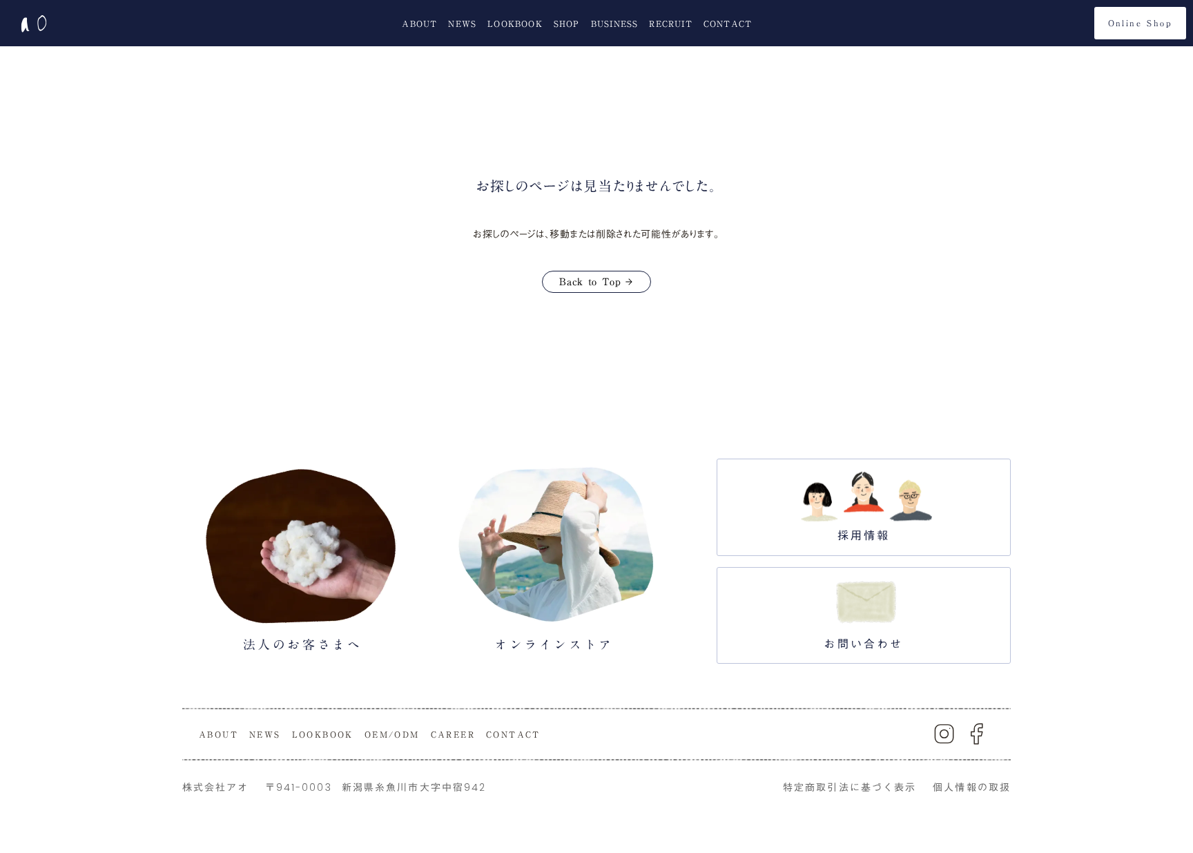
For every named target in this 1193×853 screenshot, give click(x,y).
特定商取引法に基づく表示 (849, 787)
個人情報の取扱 (972, 787)
